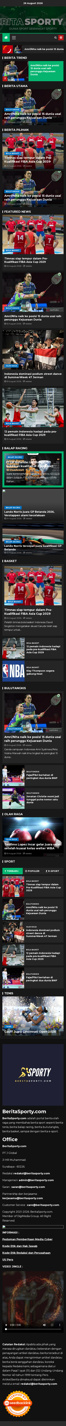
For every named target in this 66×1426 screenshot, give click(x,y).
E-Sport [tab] (53, 871)
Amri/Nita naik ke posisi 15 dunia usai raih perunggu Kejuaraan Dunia (44, 70)
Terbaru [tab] (12, 871)
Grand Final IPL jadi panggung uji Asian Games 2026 (29, 846)
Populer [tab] (33, 871)
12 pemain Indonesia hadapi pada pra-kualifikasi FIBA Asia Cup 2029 (43, 649)
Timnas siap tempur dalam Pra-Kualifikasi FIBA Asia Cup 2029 (28, 159)
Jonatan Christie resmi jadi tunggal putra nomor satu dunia (42, 799)
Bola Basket (12, 153)
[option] (33, 70)
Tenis (9, 1023)
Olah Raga (11, 366)
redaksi (28, 122)
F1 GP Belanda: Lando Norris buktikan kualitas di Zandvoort (29, 464)
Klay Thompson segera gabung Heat (40, 672)
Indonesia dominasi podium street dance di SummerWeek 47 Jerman (43, 933)
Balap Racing (15, 457)
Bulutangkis (12, 110)
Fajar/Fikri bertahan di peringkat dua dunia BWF (42, 777)
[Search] (56, 37)
